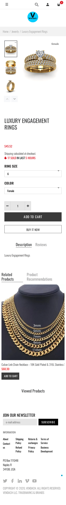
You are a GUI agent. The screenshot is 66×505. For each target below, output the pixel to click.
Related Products (7, 277)
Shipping (8, 153)
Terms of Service (45, 441)
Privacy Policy (31, 449)
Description (24, 244)
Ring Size (10, 166)
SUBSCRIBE (48, 422)
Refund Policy (19, 449)
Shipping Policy (19, 441)
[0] (58, 4)
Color (9, 183)
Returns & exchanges (33, 441)
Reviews (41, 244)
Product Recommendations (39, 277)
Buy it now (33, 229)
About (5, 439)
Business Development (47, 449)
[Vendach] (33, 18)
